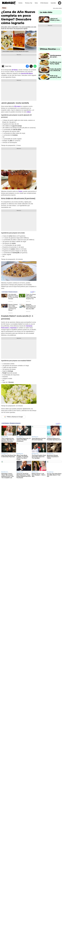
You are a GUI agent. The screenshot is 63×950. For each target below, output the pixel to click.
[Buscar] (59, 2)
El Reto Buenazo (44, 3)
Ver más (58, 49)
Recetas (20, 3)
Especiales (53, 3)
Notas (36, 3)
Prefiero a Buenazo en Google (15, 416)
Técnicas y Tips (28, 3)
